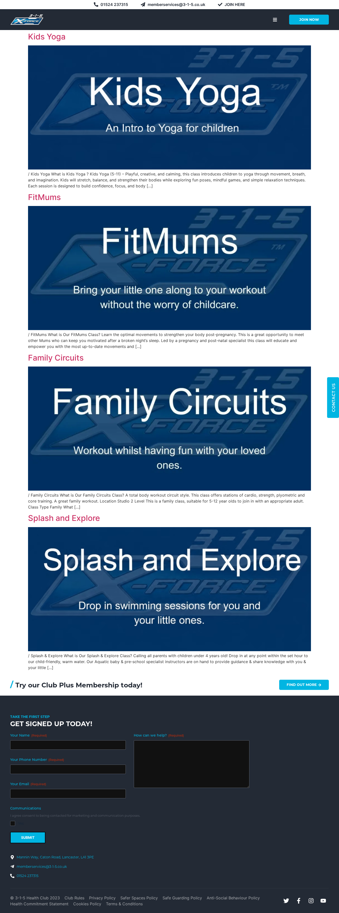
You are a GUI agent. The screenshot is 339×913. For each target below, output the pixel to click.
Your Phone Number (37, 760)
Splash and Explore (64, 518)
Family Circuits (56, 358)
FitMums (44, 197)
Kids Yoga (47, 36)
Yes (21, 823)
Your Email (28, 784)
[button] (275, 19)
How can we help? (159, 736)
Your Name (28, 736)
